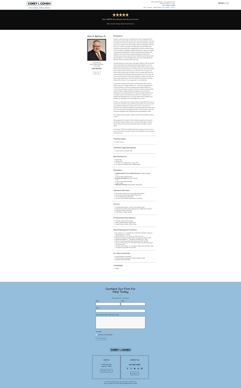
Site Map (110, 383)
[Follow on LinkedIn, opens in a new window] (134, 368)
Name (97, 301)
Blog (163, 7)
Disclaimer (98, 331)
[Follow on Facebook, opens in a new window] (127, 368)
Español (168, 7)
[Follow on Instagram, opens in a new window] (141, 368)
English (222, 3)
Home (144, 7)
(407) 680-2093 (96, 68)
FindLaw (135, 383)
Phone (122, 301)
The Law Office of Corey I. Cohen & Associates (118, 381)
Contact (173, 7)
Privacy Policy (116, 383)
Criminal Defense (157, 7)
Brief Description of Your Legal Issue (107, 314)
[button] (239, 380)
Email (98, 308)
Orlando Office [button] (106, 370)
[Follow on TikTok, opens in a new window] (138, 368)
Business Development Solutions (126, 383)
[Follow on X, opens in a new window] (131, 368)
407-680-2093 (168, 5)
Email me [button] (96, 73)
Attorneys (149, 7)
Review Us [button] (135, 373)
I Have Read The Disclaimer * (105, 334)
